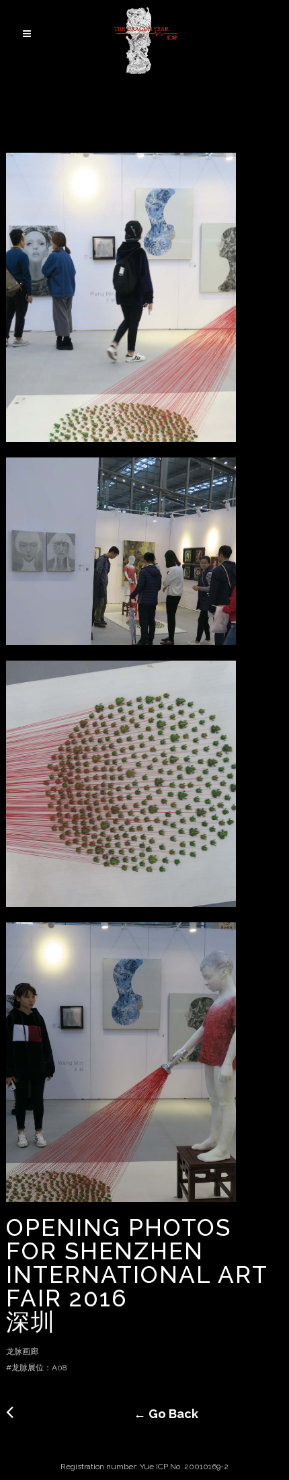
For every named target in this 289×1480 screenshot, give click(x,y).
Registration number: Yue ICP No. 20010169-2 (144, 1466)
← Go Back (145, 1414)
